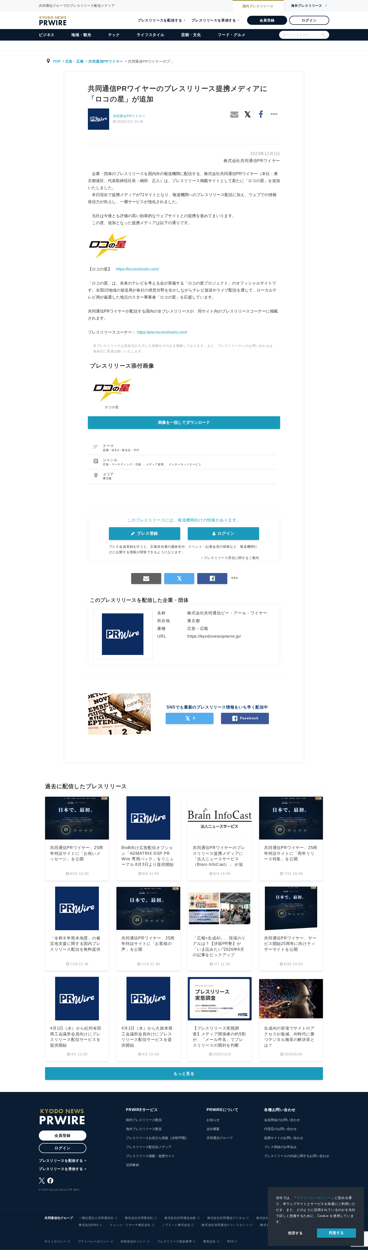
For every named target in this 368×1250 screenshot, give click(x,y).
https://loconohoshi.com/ (137, 269)
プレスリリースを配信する (160, 20)
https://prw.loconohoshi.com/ (162, 332)
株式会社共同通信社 (139, 1218)
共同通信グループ (220, 1138)
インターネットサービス (185, 464)
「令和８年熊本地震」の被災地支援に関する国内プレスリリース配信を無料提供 (75, 943)
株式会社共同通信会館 (180, 1218)
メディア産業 (155, 464)
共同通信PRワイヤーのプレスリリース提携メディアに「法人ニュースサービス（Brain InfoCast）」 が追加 (219, 859)
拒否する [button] (295, 1233)
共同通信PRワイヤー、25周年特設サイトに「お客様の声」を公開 (147, 943)
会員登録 (267, 20)
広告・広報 (74, 61)
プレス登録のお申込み (280, 1147)
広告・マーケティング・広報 (122, 464)
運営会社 (209, 1241)
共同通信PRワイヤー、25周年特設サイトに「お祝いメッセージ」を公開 (76, 853)
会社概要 (213, 1129)
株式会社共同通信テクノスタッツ (225, 1225)
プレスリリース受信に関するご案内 (231, 558)
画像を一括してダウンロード (184, 422)
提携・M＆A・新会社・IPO (121, 450)
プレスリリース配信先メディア (148, 1147)
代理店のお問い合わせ (280, 1129)
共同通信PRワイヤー (105, 61)
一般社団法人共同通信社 (96, 1218)
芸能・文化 (191, 35)
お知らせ (213, 1120)
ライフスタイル (150, 35)
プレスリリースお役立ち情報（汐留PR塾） (157, 1138)
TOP (57, 61)
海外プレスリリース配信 (144, 1129)
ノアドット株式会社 (176, 1225)
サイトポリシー (56, 1241)
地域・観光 (81, 35)
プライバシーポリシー (314, 1198)
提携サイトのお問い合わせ (283, 1138)
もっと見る (184, 1073)
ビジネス (47, 35)
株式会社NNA (88, 1225)
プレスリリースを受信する (214, 20)
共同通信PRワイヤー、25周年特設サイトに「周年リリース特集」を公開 (290, 853)
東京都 (107, 478)
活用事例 (132, 1165)
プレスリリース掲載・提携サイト (150, 1156)
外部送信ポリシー (133, 1241)
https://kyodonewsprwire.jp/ (214, 636)
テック (114, 35)
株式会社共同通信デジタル (226, 1218)
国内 (258, 6)
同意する (336, 1233)
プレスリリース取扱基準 (174, 1241)
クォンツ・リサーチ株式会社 (130, 1225)
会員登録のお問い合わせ (282, 1120)
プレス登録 (147, 533)
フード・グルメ (232, 35)
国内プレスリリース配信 (144, 1120)
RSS (230, 1241)
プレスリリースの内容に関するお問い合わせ (296, 1156)
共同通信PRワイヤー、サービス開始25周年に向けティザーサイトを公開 (290, 943)
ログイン (309, 20)
